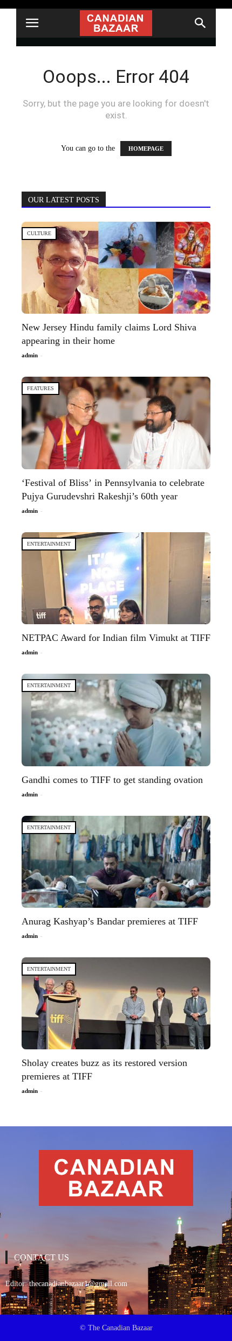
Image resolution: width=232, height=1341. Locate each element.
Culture (39, 233)
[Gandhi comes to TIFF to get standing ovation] (116, 720)
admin (30, 355)
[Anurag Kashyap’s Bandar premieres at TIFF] (116, 862)
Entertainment (49, 544)
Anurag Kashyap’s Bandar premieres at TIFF (110, 921)
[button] (201, 23)
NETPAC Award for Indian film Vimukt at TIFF (116, 637)
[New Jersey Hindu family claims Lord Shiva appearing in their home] (116, 268)
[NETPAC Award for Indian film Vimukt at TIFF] (116, 578)
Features (40, 388)
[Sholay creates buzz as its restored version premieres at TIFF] (116, 1003)
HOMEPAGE (145, 148)
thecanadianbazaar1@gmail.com (78, 1284)
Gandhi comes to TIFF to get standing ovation (112, 779)
